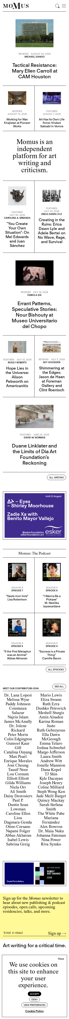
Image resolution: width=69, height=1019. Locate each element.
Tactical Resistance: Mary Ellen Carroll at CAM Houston (34, 70)
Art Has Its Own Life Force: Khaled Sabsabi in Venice (52, 123)
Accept (34, 994)
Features (52, 111)
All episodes (56, 669)
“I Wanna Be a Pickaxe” (52, 597)
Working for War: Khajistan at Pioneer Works (17, 123)
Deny (34, 999)
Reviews (24, 53)
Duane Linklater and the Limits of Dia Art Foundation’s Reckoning (34, 454)
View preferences (34, 1005)
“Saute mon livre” (17, 596)
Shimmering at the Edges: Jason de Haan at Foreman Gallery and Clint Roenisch (52, 379)
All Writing (56, 477)
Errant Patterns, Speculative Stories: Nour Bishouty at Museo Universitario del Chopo (34, 314)
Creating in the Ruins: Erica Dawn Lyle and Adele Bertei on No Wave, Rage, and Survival (52, 231)
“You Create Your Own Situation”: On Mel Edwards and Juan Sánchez (17, 234)
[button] (61, 959)
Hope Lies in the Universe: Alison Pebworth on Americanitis (17, 377)
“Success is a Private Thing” (52, 653)
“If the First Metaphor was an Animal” (17, 653)
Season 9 (17, 587)
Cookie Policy (34, 1011)
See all (59, 686)
